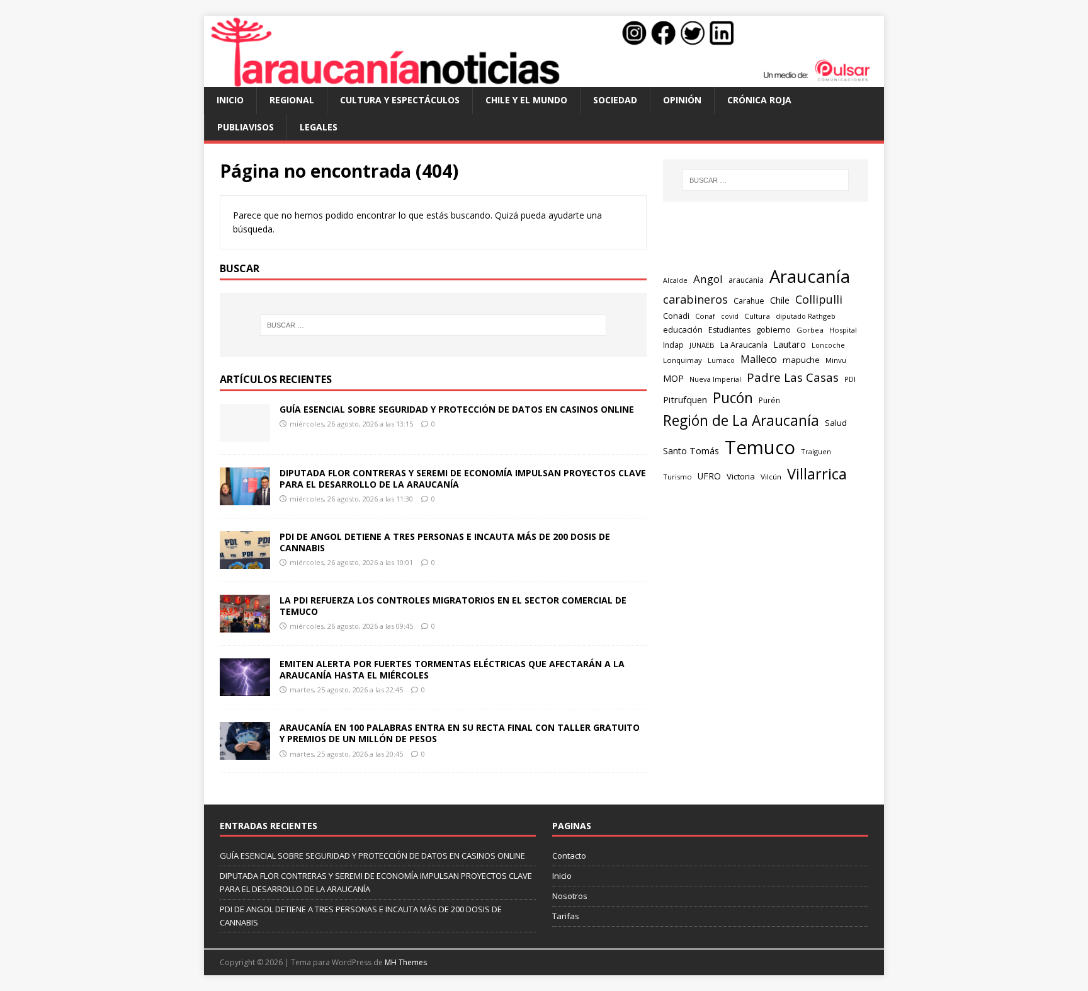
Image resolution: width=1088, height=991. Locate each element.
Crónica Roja (759, 100)
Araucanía (809, 276)
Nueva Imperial (715, 379)
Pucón (733, 398)
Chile (780, 300)
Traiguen (816, 451)
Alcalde (675, 280)
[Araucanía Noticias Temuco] (544, 80)
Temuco (760, 447)
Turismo (677, 476)
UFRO (709, 476)
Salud (836, 422)
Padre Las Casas (793, 377)
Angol (708, 279)
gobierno (773, 329)
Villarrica (817, 474)
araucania (746, 280)
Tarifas (565, 916)
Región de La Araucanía (741, 420)
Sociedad (615, 100)
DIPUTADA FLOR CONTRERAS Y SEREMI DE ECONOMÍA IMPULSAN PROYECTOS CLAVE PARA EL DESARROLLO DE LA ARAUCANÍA (463, 478)
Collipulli (818, 299)
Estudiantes (729, 329)
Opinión (682, 100)
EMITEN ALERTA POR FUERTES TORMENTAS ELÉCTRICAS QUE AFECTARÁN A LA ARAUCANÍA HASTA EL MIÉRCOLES (452, 669)
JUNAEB (702, 345)
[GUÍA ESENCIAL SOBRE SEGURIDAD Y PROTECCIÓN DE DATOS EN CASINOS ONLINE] (245, 434)
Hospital (843, 330)
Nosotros (569, 896)
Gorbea (810, 330)
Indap (673, 345)
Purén (769, 400)
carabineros (695, 299)
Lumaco (721, 360)
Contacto (569, 855)
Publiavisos (245, 127)
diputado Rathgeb (806, 316)
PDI (850, 379)
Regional (291, 100)
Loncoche (828, 345)
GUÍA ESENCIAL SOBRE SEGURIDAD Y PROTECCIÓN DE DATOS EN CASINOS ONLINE (457, 409)
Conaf (705, 316)
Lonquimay (682, 360)
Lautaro (789, 344)
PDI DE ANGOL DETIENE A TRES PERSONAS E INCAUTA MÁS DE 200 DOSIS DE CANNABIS (445, 542)
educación (683, 329)
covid (730, 316)
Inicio (230, 100)
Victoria (741, 476)
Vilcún (771, 476)
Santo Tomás (691, 451)
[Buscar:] (433, 325)
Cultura (757, 316)
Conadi (676, 315)
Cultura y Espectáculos (400, 100)
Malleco (758, 359)
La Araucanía (744, 344)
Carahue (749, 300)
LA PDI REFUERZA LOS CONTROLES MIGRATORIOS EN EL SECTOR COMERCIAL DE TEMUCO (453, 605)
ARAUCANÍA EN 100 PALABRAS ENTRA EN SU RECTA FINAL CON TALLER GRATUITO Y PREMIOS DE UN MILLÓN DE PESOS (460, 733)
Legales (318, 127)
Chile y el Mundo (526, 100)
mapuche (801, 359)
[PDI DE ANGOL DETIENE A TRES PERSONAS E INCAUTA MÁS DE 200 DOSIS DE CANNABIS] (245, 562)
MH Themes (406, 962)
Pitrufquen (685, 400)
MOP (673, 378)
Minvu (835, 360)
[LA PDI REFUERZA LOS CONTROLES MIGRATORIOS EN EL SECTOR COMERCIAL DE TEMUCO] (245, 625)
